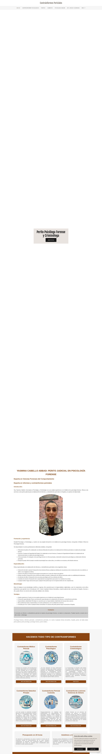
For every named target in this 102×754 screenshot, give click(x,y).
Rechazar (80, 749)
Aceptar (92, 749)
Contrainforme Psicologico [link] (30, 8)
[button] (83, 8)
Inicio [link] (18, 8)
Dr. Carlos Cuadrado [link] (73, 8)
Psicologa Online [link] (60, 8)
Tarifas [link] (43, 8)
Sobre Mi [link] (50, 8)
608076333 (51, 240)
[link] (51, 3)
